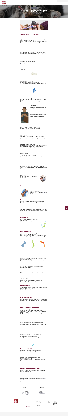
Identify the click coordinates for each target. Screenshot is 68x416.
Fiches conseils (28, 406)
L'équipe (28, 399)
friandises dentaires (23, 252)
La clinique (28, 401)
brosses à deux (44, 192)
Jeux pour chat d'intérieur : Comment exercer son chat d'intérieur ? (25, 393)
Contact (28, 408)
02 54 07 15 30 (38, 405)
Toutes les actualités (4, 5)
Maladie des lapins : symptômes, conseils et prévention (42, 393)
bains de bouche (31, 287)
